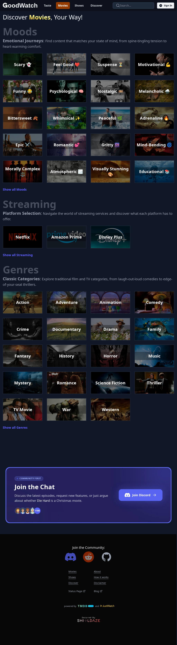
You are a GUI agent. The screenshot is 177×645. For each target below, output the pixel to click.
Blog (96, 591)
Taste (47, 5)
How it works (101, 577)
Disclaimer (100, 582)
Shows (79, 5)
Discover (96, 5)
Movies (63, 5)
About (97, 571)
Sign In (168, 5)
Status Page (75, 591)
